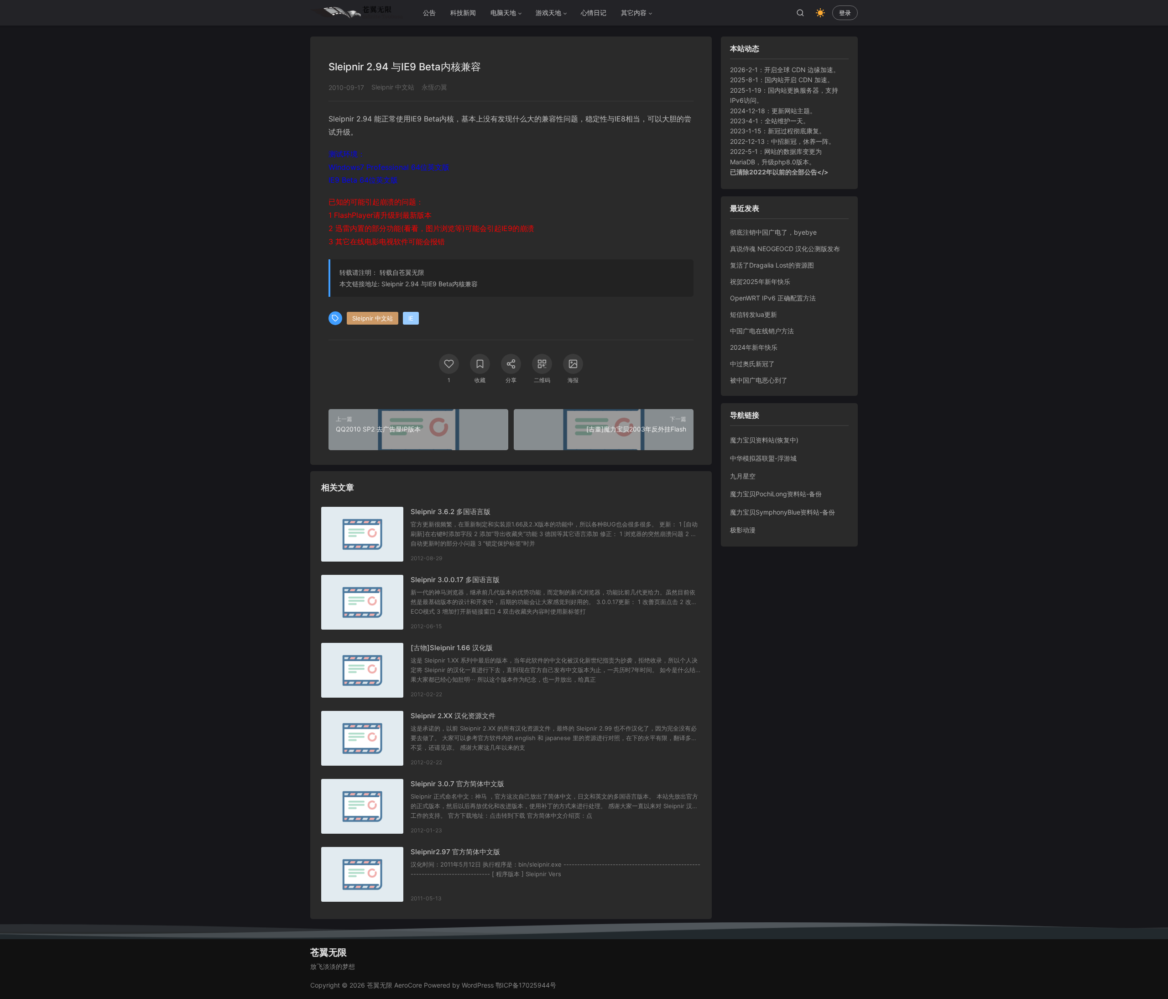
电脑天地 (503, 12)
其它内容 (634, 12)
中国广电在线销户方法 (762, 331)
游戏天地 (548, 12)
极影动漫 (743, 530)
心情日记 (593, 12)
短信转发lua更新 (753, 314)
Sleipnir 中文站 (392, 87)
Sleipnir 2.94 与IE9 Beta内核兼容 (429, 284)
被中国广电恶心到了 (758, 380)
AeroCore (408, 985)
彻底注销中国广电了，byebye (773, 232)
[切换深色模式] (820, 13)
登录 (845, 13)
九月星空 (743, 476)
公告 (429, 12)
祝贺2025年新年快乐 (760, 281)
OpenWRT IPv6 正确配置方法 (773, 298)
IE (410, 318)
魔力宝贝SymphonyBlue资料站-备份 (782, 512)
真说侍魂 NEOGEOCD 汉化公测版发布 (785, 248)
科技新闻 (463, 12)
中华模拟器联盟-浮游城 (763, 458)
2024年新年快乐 (753, 347)
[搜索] (800, 13)
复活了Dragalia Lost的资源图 (772, 265)
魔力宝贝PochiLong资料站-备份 (776, 494)
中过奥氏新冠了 (752, 364)
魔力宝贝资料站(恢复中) (764, 440)
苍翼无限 (411, 272)
